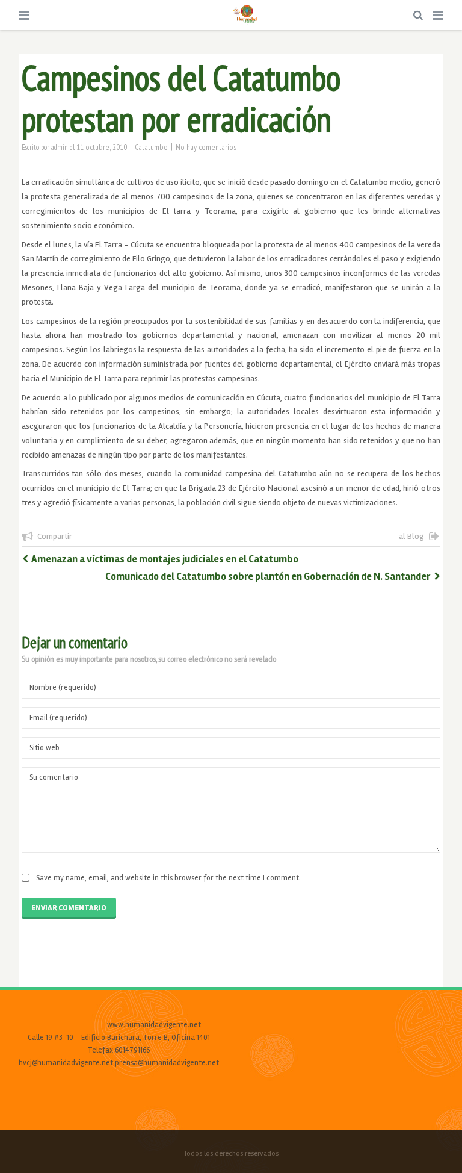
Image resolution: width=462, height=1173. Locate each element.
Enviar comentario (68, 908)
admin (59, 147)
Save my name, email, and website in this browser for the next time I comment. (168, 878)
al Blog (411, 536)
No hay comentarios (206, 147)
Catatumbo (151, 147)
